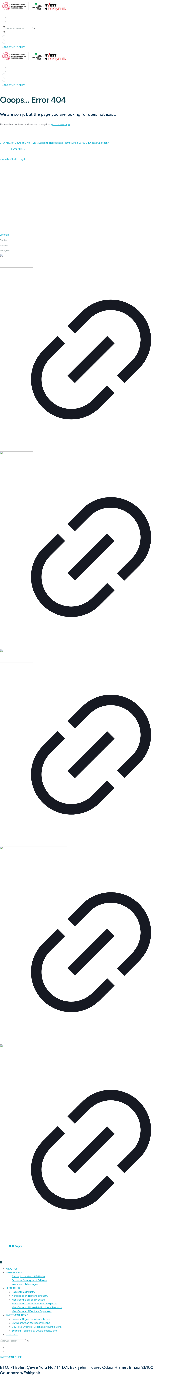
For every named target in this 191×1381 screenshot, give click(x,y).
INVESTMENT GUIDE (14, 207)
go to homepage (60, 124)
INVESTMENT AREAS (14, 193)
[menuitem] (7, 1347)
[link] (91, 352)
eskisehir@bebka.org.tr (13, 159)
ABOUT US (9, 178)
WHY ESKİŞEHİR (11, 186)
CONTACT (9, 214)
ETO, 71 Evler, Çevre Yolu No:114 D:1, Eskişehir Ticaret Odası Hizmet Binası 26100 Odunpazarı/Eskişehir (54, 142)
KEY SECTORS (11, 200)
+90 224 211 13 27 (17, 149)
